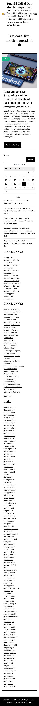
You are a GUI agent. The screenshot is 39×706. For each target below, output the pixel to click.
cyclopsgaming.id (10, 611)
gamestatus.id (9, 678)
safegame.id (8, 505)
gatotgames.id (9, 544)
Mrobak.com (8, 338)
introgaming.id (9, 516)
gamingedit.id (9, 552)
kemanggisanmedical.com (14, 366)
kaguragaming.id (10, 629)
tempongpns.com (10, 314)
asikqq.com (8, 257)
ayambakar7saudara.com (13, 312)
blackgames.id (9, 547)
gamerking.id (9, 622)
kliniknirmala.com (10, 369)
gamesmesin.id (9, 428)
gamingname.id (10, 632)
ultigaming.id (9, 647)
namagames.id (9, 451)
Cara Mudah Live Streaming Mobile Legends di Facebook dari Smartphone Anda (18, 97)
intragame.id (8, 523)
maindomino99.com (11, 278)
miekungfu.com (10, 340)
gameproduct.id (10, 565)
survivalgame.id (10, 503)
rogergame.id (9, 578)
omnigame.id (9, 526)
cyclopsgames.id (10, 596)
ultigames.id (8, 666)
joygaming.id (9, 606)
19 (15, 184)
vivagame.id (8, 474)
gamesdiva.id (9, 433)
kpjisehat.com (9, 358)
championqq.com (10, 288)
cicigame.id (8, 583)
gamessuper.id (9, 436)
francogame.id (9, 573)
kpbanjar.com (9, 363)
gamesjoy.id (8, 591)
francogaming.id (10, 557)
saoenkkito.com (10, 320)
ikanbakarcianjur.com (12, 356)
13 (19, 180)
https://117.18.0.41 (11, 275)
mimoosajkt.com (10, 348)
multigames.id (9, 668)
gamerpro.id (8, 624)
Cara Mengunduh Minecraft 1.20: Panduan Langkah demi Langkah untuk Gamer (19, 211)
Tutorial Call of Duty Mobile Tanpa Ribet (19, 5)
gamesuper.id (9, 464)
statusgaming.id (10, 653)
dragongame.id (9, 686)
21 (24, 184)
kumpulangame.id (11, 534)
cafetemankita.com (11, 343)
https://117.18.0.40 (11, 291)
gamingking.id (9, 635)
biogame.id (8, 531)
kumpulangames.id (11, 529)
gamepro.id (8, 681)
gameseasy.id (9, 655)
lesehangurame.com (12, 309)
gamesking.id (9, 658)
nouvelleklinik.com (11, 371)
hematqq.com (9, 294)
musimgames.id (10, 449)
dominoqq (7, 396)
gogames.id (8, 663)
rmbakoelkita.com (11, 330)
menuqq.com (9, 299)
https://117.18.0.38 (11, 281)
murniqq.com (9, 296)
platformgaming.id (11, 637)
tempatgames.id (10, 518)
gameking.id (8, 676)
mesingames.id (9, 441)
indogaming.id (9, 412)
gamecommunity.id (11, 616)
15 (28, 180)
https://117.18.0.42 (11, 270)
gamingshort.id (9, 554)
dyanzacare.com (10, 389)
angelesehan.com (10, 332)
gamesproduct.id (10, 539)
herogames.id (9, 438)
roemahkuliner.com (11, 317)
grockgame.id (9, 500)
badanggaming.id (10, 570)
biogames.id (8, 511)
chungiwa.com (9, 353)
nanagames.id (9, 609)
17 (6, 184)
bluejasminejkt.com (11, 335)
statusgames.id (10, 671)
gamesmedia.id (9, 598)
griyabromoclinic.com (12, 392)
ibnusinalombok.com (12, 384)
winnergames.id (10, 487)
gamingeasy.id (9, 627)
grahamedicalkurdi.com (13, 387)
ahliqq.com (8, 263)
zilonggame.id (9, 492)
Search (6, 155)
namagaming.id (9, 415)
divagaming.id (9, 410)
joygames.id (8, 593)
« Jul (18, 197)
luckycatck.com (9, 327)
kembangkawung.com (12, 351)
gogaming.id (8, 642)
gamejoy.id (8, 619)
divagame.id (8, 477)
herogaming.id (9, 407)
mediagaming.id (10, 604)
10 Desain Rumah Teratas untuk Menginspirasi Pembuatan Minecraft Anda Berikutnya (18, 221)
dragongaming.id (10, 645)
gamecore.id (8, 454)
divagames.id (9, 443)
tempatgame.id (9, 536)
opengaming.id (9, 485)
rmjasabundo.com (10, 345)
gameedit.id (8, 567)
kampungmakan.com (12, 325)
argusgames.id (9, 490)
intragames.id (9, 513)
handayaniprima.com (12, 322)
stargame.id (8, 482)
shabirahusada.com (11, 376)
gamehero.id (8, 459)
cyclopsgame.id (10, 614)
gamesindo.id (9, 430)
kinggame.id (8, 684)
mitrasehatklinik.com (12, 361)
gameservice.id (9, 562)
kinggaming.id (9, 640)
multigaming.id (9, 650)
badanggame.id (9, 585)
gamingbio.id (9, 508)
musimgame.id (9, 469)
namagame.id (9, 480)
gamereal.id (8, 560)
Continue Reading (12, 145)
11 (10, 180)
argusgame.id (9, 498)
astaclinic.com (9, 382)
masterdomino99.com (12, 283)
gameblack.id (9, 575)
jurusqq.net (8, 268)
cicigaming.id (9, 549)
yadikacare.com (9, 379)
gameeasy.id (8, 673)
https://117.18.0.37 (11, 286)
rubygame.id (8, 495)
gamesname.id (9, 660)
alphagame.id (9, 580)
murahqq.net (9, 273)
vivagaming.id (9, 418)
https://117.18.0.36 (11, 260)
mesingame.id (9, 472)
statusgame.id (9, 423)
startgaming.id (9, 420)
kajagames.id (9, 601)
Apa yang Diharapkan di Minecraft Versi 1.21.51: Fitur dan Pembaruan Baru (18, 243)
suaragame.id (9, 521)
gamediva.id (8, 461)
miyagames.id (9, 542)
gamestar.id (8, 467)
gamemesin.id (9, 456)
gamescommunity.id (11, 588)
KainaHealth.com (10, 374)
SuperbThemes (27, 702)
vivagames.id (9, 446)
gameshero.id (9, 425)
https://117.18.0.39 (11, 265)
